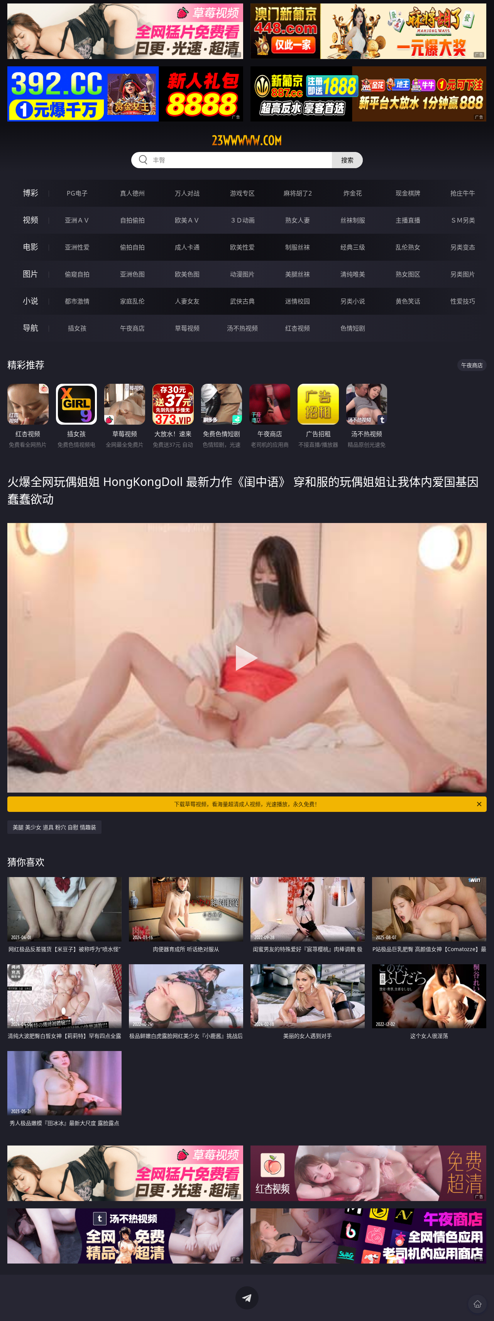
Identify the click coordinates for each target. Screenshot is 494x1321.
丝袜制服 (352, 220)
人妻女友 (187, 301)
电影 (30, 247)
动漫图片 (242, 274)
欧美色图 (187, 274)
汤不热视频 (242, 328)
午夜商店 (132, 328)
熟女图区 (408, 274)
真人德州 (132, 193)
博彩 (30, 193)
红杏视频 (297, 328)
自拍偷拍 (132, 220)
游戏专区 (242, 193)
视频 (30, 220)
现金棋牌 (408, 193)
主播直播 (408, 220)
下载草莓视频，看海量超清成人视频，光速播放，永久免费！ (247, 804)
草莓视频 (187, 328)
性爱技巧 (462, 301)
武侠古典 (242, 301)
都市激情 (77, 301)
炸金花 (352, 193)
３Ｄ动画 (242, 220)
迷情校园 (297, 301)
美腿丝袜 (297, 274)
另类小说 (352, 301)
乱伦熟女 (408, 247)
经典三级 (352, 247)
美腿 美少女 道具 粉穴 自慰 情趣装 (54, 827)
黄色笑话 (408, 301)
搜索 (347, 160)
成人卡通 (187, 247)
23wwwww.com (247, 140)
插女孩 (77, 328)
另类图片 (462, 274)
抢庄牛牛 (462, 193)
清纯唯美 (352, 274)
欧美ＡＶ (187, 220)
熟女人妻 (297, 220)
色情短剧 (352, 328)
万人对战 (187, 193)
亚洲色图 (132, 274)
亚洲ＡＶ (77, 220)
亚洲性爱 (77, 247)
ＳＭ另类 (462, 220)
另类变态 (462, 247)
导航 (30, 328)
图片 (30, 274)
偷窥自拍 (77, 274)
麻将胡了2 (298, 193)
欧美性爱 (242, 247)
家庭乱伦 (132, 301)
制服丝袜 (297, 247)
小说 (30, 301)
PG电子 (77, 193)
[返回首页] (477, 1304)
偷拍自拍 (132, 247)
